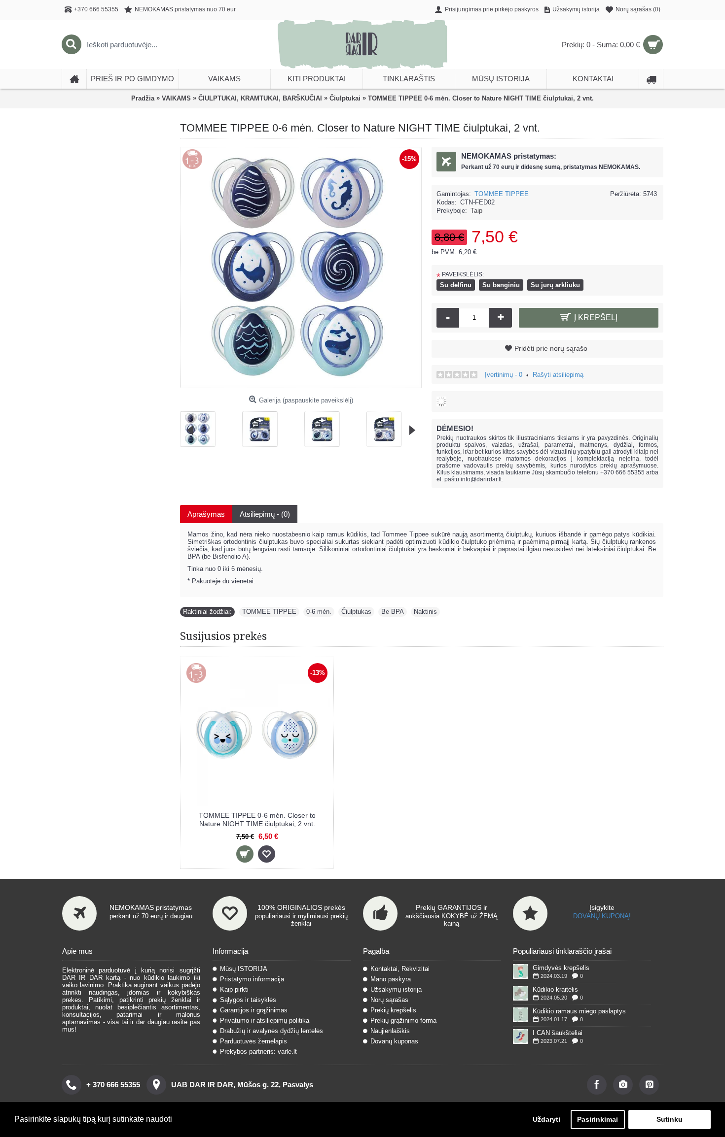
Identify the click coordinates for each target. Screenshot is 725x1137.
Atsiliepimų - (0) (265, 514)
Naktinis (425, 611)
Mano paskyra (390, 979)
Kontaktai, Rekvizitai (400, 968)
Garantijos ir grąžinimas (254, 1010)
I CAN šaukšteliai (557, 1033)
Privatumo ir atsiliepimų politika (264, 1020)
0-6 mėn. (318, 611)
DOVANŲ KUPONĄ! (602, 916)
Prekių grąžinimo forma (403, 1020)
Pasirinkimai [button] (597, 1119)
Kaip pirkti (234, 989)
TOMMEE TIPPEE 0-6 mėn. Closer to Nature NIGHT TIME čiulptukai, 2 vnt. (257, 819)
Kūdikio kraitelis (555, 989)
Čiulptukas (356, 611)
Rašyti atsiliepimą (558, 374)
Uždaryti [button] (546, 1119)
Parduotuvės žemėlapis (253, 1041)
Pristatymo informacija (252, 979)
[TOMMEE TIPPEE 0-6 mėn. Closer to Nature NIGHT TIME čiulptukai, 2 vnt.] (202, 425)
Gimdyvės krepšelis (561, 967)
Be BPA (392, 611)
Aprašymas (206, 514)
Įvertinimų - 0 (503, 374)
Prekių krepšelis (393, 1010)
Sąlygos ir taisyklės (248, 999)
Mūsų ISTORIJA (243, 968)
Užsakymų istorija (396, 989)
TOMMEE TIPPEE (501, 194)
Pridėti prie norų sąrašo (550, 348)
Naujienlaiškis (390, 1031)
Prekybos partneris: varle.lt (258, 1051)
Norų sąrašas (389, 999)
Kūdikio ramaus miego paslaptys (579, 1011)
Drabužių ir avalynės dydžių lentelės (271, 1031)
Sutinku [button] (669, 1119)
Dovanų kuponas (394, 1041)
